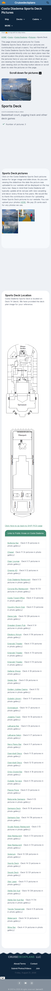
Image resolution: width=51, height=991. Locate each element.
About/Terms (20, 963)
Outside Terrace (14, 781)
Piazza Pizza (13, 790)
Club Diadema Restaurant (18, 579)
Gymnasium (12, 707)
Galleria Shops (14, 671)
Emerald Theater (15, 643)
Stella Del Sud (13, 891)
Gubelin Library (14, 698)
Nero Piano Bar (14, 744)
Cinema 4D (12, 570)
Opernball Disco (14, 753)
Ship (7, 19)
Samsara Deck (14, 808)
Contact (33, 963)
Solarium (11, 854)
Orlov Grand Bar (14, 772)
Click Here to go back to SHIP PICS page (23, 526)
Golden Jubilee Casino (17, 689)
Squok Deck (13, 872)
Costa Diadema (21, 37)
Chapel (10, 552)
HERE (23, 202)
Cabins (35, 19)
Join (38, 968)
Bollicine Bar (13, 543)
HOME (3, 37)
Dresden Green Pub (16, 625)
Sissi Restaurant (14, 836)
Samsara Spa (13, 817)
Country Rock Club (16, 607)
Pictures (32, 37)
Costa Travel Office (16, 598)
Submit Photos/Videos (21, 968)
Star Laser (12, 881)
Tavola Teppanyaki (16, 909)
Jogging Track (13, 717)
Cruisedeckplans (24, 2)
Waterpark (12, 918)
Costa (10, 37)
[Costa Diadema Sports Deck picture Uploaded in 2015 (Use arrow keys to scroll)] (27, 215)
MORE (7, 25)
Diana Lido (12, 616)
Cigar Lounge (13, 561)
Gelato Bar (12, 680)
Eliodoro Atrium (14, 634)
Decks (19, 19)
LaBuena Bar (13, 726)
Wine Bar (11, 927)
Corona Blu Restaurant (17, 589)
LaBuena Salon (14, 735)
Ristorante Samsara (16, 799)
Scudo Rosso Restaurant (18, 826)
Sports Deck (13, 863)
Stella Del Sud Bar (15, 900)
